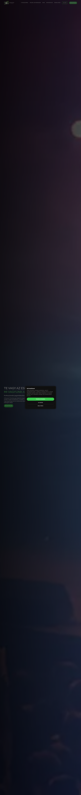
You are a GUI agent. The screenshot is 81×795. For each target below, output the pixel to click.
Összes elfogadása (40, 399)
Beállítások (40, 405)
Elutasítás (40, 402)
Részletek (29, 395)
